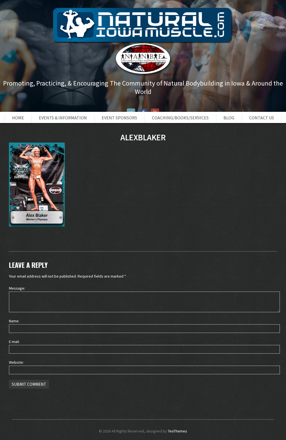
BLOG (228, 117)
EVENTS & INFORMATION (63, 117)
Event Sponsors (119, 117)
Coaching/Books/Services (180, 117)
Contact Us (261, 117)
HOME (18, 117)
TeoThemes (177, 431)
